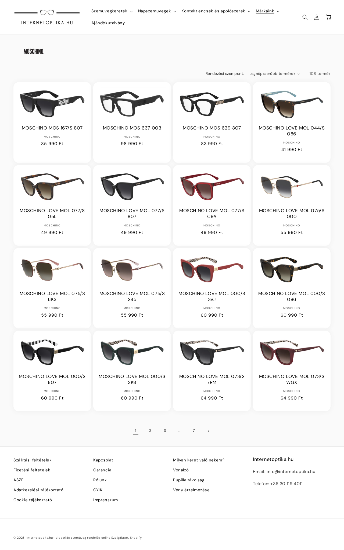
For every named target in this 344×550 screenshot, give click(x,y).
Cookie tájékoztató (32, 500)
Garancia (102, 470)
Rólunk (100, 480)
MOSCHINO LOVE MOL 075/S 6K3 (52, 296)
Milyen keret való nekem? (198, 460)
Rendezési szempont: (225, 73)
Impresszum (105, 500)
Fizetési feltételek (31, 470)
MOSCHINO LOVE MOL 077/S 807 (132, 213)
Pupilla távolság (189, 480)
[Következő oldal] (208, 431)
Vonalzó (181, 470)
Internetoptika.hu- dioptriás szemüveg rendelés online (68, 538)
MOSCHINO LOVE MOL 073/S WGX (292, 379)
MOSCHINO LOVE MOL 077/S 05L (52, 213)
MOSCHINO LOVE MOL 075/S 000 (292, 213)
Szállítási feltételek (32, 460)
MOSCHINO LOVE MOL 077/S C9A (212, 213)
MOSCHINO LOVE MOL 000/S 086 (291, 296)
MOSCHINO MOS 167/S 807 (52, 128)
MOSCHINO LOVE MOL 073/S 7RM (212, 379)
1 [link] (136, 430)
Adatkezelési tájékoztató (38, 490)
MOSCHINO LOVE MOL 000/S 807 (52, 379)
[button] (111, 11)
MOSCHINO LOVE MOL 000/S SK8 (132, 379)
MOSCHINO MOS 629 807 (212, 128)
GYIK (97, 490)
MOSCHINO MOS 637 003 (132, 128)
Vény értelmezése (191, 490)
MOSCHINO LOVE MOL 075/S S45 (132, 296)
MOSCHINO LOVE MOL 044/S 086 (292, 131)
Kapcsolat (103, 460)
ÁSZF (18, 480)
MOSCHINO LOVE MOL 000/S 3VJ (211, 296)
